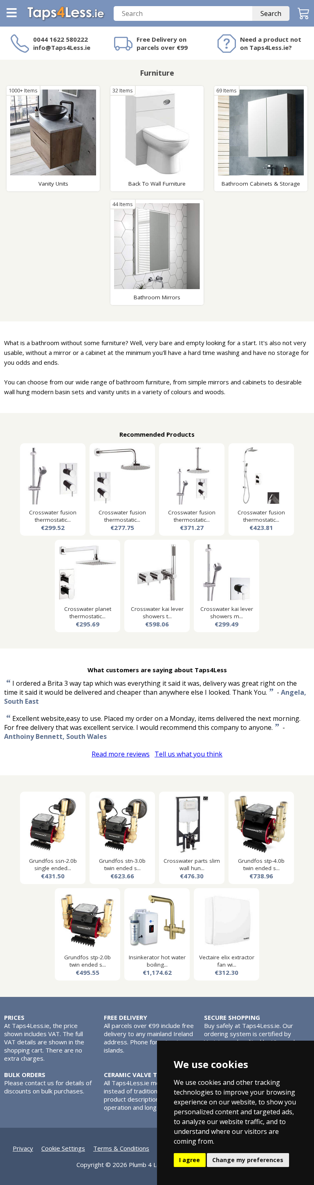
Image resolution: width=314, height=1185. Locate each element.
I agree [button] (189, 1160)
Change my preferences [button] (247, 1160)
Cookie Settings (63, 1148)
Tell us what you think (188, 754)
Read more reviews (121, 754)
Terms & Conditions (121, 1148)
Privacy (23, 1148)
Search (270, 13)
